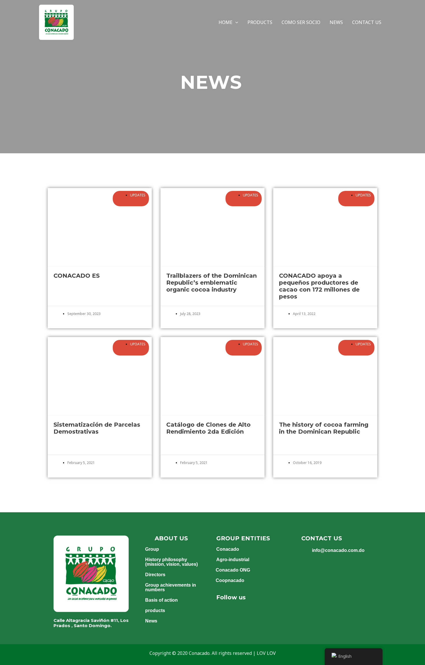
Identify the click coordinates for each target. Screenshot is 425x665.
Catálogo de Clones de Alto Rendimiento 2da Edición (208, 428)
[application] (235, 22)
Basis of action (161, 600)
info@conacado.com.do (338, 550)
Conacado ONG (233, 570)
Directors (155, 574)
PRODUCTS (259, 22)
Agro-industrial (232, 559)
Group (152, 549)
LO (270, 653)
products (155, 610)
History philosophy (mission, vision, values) (171, 562)
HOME (225, 22)
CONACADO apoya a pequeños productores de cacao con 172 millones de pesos (319, 286)
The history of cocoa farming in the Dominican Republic (323, 428)
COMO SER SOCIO (301, 22)
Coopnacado (230, 580)
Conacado (227, 549)
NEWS (336, 22)
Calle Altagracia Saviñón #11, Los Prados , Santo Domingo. (91, 623)
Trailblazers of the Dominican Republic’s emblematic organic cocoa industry (211, 282)
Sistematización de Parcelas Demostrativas (96, 428)
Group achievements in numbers (170, 587)
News (151, 620)
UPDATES (137, 195)
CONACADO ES (76, 275)
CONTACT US (366, 22)
